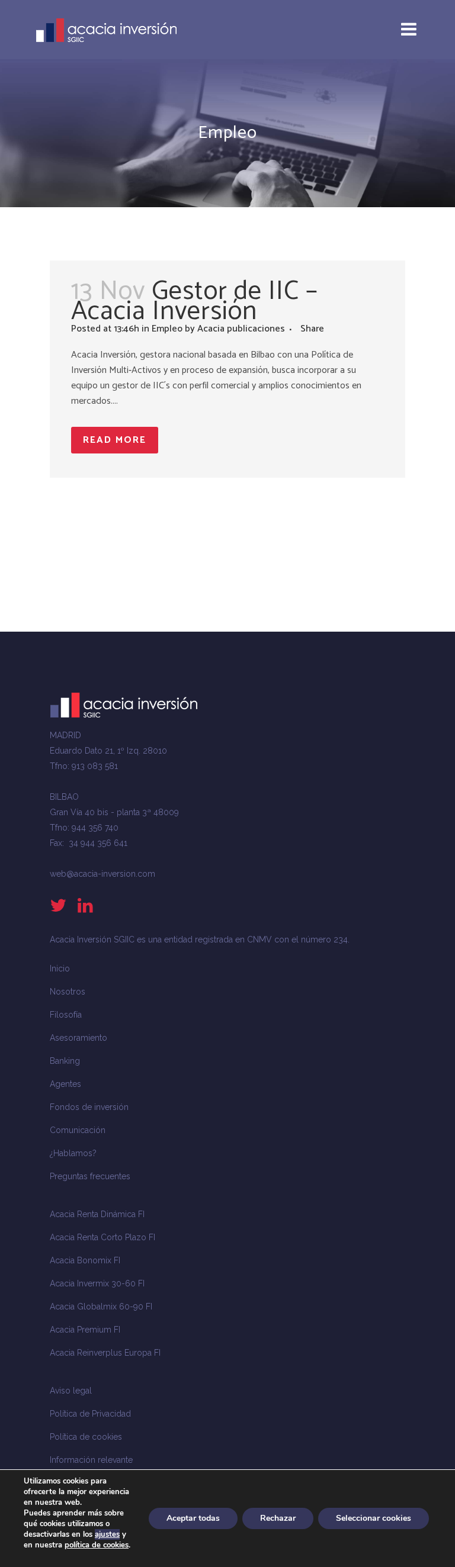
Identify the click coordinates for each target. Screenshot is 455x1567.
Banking (65, 1061)
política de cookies (97, 1545)
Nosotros (67, 991)
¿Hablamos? (73, 1153)
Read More (114, 440)
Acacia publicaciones (241, 329)
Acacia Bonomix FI (85, 1260)
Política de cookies (86, 1436)
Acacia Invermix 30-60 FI (97, 1283)
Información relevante (91, 1460)
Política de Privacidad (90, 1413)
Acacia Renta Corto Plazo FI (102, 1237)
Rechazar (278, 1518)
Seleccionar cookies (373, 1518)
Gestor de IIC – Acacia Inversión (194, 301)
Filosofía (66, 1014)
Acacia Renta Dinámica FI (97, 1214)
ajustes (107, 1534)
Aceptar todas (193, 1518)
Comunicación (77, 1130)
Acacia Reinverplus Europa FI (105, 1352)
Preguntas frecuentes (90, 1176)
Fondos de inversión (89, 1107)
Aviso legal (71, 1390)
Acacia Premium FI (85, 1329)
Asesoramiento (78, 1037)
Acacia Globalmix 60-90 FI (101, 1306)
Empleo (167, 329)
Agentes (65, 1084)
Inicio (60, 968)
